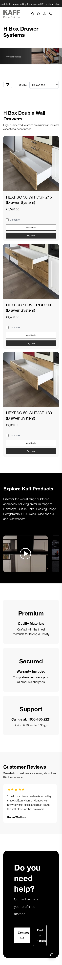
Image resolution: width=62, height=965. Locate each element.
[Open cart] (50, 14)
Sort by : (23, 84)
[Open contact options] (51, 954)
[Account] (44, 14)
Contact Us (23, 935)
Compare (15, 220)
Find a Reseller (42, 935)
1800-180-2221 (39, 719)
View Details (31, 227)
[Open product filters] (7, 85)
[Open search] (38, 14)
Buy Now (31, 235)
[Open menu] (57, 14)
